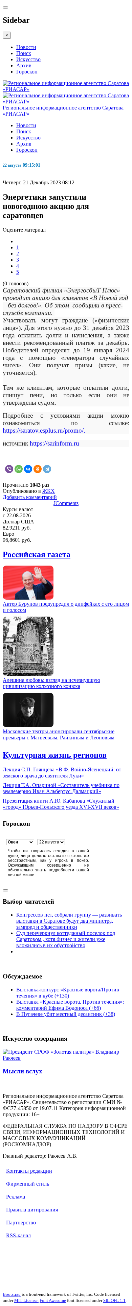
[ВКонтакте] (28, 469)
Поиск (23, 53)
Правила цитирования (32, 1209)
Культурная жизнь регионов (55, 755)
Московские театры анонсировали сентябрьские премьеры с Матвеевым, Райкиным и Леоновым (58, 734)
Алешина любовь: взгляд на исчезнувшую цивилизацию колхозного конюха (51, 683)
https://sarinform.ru (54, 443)
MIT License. (26, 1300)
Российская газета (36, 554)
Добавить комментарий (30, 497)
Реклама (15, 1197)
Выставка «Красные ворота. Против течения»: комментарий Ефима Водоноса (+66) (70, 1005)
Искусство (28, 59)
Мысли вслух (22, 1071)
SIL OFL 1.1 (114, 1300)
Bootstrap (12, 1294)
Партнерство (21, 1222)
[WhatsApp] (19, 469)
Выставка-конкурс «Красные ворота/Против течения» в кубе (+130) (67, 993)
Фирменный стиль (27, 1184)
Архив (23, 65)
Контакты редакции (29, 1171)
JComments (66, 503)
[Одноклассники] (38, 469)
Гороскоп (27, 71)
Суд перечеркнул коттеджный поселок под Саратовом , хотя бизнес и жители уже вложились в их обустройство (65, 939)
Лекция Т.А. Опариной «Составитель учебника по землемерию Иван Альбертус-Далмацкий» (61, 788)
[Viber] (9, 469)
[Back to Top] (5, 890)
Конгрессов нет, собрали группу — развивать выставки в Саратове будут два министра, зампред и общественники (69, 921)
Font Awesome (53, 1300)
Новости (26, 47)
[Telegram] (47, 469)
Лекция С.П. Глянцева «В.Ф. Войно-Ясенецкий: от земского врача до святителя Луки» (62, 772)
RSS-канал (18, 1235)
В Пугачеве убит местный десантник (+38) (65, 1014)
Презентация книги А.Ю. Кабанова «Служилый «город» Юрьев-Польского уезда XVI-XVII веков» (61, 804)
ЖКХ (48, 491)
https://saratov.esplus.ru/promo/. (44, 430)
